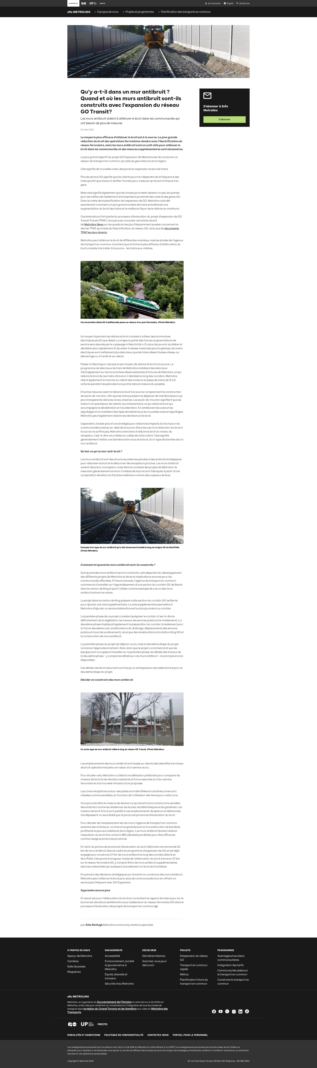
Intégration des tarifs (230, 965)
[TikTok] (247, 1011)
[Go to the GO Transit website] (83, 3)
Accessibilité (112, 956)
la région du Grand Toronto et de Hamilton (110, 1008)
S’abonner (224, 119)
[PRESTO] (102, 1024)
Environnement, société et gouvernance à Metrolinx (119, 965)
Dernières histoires (153, 956)
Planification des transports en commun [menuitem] (186, 11)
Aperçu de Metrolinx (79, 956)
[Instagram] (233, 1011)
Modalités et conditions (83, 1035)
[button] (83, 3)
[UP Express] (87, 1024)
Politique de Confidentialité (123, 1035)
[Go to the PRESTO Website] (102, 3)
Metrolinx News (94, 224)
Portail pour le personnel (190, 1035)
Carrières (73, 961)
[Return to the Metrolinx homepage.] (78, 12)
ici (156, 906)
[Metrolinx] (78, 996)
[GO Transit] (72, 1024)
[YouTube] (220, 1011)
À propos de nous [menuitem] (107, 11)
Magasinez (74, 971)
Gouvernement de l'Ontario (114, 1002)
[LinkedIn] (240, 1011)
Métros (184, 974)
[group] (106, 12)
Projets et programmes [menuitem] (139, 11)
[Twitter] (227, 1011)
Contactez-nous (158, 1035)
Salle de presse (76, 966)
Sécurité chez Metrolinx (119, 983)
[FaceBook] (214, 1011)
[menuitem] (106, 12)
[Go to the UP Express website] (93, 3)
